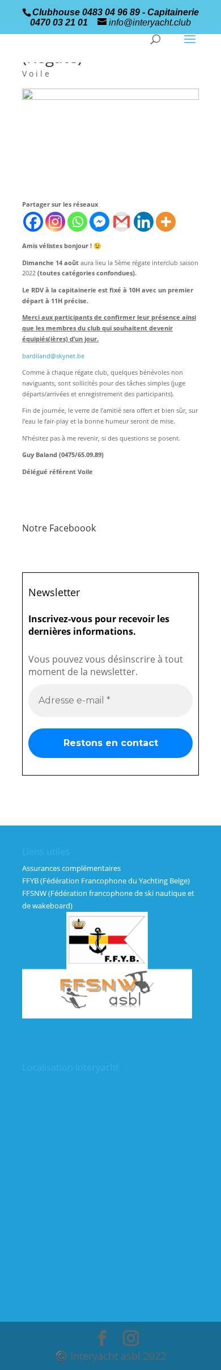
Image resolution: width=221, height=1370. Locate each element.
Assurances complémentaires (71, 868)
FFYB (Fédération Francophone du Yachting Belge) (106, 880)
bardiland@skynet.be (53, 355)
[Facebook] (33, 222)
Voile (37, 73)
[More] (166, 222)
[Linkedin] (144, 222)
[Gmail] (121, 222)
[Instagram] (55, 222)
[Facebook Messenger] (99, 222)
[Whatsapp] (77, 222)
